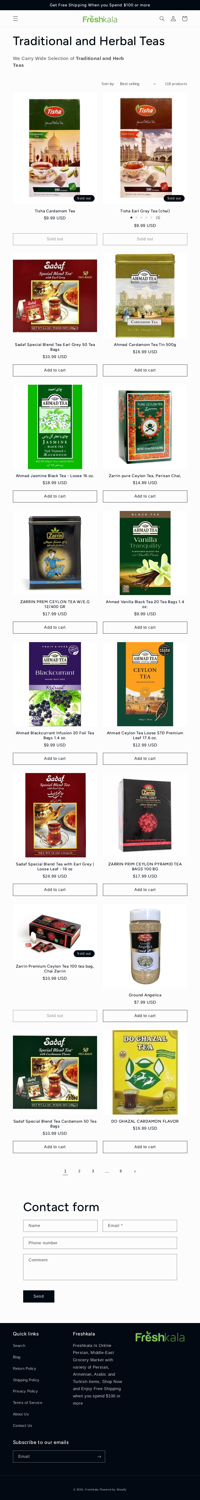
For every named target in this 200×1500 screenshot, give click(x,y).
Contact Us (22, 1426)
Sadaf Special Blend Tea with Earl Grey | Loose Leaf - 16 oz (55, 866)
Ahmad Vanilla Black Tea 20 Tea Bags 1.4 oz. (145, 604)
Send (38, 1296)
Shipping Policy (26, 1380)
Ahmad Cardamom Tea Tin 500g (145, 344)
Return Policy (24, 1369)
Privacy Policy (25, 1391)
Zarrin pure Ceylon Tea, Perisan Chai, (145, 475)
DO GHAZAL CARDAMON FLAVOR (145, 1121)
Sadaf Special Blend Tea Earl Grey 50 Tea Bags (55, 347)
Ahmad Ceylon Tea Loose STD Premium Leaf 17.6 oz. (145, 735)
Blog (17, 1357)
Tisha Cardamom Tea (55, 211)
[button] (15, 18)
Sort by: (108, 84)
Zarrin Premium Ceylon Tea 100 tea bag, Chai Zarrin (55, 968)
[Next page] (134, 1171)
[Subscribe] (99, 1456)
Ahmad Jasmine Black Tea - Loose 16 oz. (55, 475)
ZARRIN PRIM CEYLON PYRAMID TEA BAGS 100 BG (145, 866)
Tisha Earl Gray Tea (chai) (145, 211)
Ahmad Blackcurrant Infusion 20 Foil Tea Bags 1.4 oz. (55, 735)
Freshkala (92, 1489)
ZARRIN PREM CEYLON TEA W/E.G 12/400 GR (55, 604)
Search (19, 1346)
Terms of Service (27, 1403)
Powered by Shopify (113, 1489)
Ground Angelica (145, 995)
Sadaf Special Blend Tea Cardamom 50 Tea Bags (55, 1123)
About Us (21, 1414)
